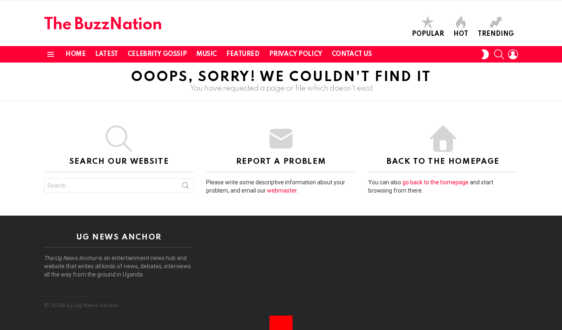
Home (75, 54)
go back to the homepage (435, 182)
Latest (106, 54)
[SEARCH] (499, 54)
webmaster (282, 190)
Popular (428, 34)
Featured (243, 54)
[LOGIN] (513, 54)
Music (206, 54)
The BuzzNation (103, 25)
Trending (496, 34)
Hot (460, 34)
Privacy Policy (295, 54)
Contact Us (352, 54)
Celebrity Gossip (157, 54)
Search (185, 187)
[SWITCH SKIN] (485, 54)
